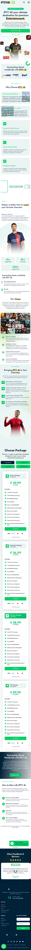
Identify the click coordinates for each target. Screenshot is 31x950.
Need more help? (19, 842)
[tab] (7, 462)
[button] (28, 2)
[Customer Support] (9, 897)
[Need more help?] (12, 843)
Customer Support (16, 896)
